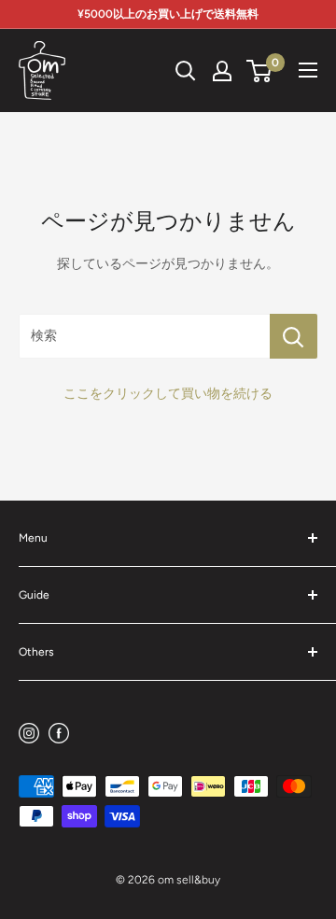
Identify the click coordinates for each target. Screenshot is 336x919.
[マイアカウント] (222, 71)
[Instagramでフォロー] (29, 732)
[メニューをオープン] (308, 70)
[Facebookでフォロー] (59, 732)
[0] (260, 71)
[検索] (293, 336)
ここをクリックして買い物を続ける (168, 394)
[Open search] (185, 71)
